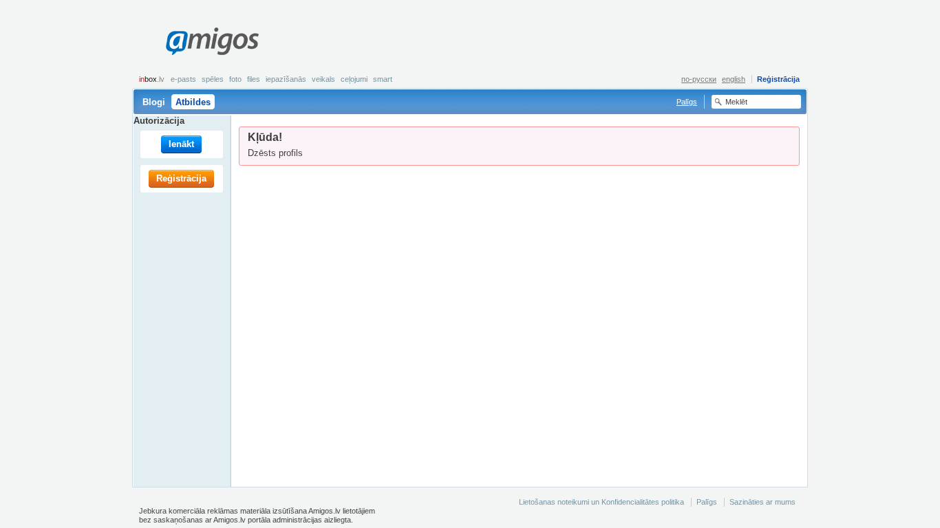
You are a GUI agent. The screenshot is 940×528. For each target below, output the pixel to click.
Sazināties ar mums (762, 502)
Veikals (323, 79)
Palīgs (686, 102)
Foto (235, 79)
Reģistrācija (778, 79)
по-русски (698, 79)
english (733, 79)
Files (253, 79)
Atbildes (193, 102)
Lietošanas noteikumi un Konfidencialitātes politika (601, 502)
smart (382, 79)
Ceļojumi (354, 79)
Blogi (153, 102)
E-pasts (183, 79)
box (151, 79)
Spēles (213, 79)
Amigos (212, 41)
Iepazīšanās (286, 79)
